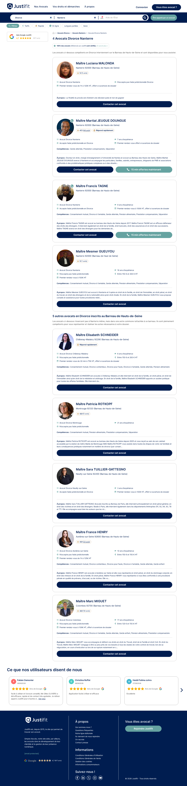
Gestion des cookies (83, 761)
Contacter (114, 104)
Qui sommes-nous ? (83, 727)
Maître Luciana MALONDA (95, 63)
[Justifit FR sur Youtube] (101, 777)
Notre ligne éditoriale (84, 733)
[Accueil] (55, 33)
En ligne (55, 26)
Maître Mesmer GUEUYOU (95, 251)
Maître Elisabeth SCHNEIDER (97, 335)
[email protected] (31, 753)
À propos (89, 6)
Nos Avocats (41, 6)
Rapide (41, 26)
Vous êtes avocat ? (166, 7)
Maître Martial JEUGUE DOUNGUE (101, 120)
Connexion (142, 7)
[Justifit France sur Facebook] (77, 777)
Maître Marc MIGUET (91, 601)
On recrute (79, 739)
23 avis (86, 542)
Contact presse (81, 742)
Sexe (85, 26)
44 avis (86, 130)
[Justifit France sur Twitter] (89, 777)
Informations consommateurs (87, 764)
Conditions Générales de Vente (88, 758)
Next (182, 690)
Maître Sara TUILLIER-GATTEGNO (101, 469)
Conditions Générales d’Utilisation (89, 755)
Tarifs (27, 26)
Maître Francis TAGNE (92, 186)
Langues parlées (71, 26)
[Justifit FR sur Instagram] (95, 777)
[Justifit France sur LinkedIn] (83, 777)
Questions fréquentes (84, 730)
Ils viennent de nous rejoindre (87, 736)
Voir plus (41, 699)
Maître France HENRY (92, 532)
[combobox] (31, 17)
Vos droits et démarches (66, 6)
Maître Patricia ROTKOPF (94, 404)
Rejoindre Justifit (143, 728)
